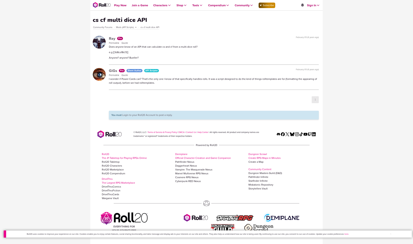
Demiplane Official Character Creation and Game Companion (203, 156)
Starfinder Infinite (258, 181)
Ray (112, 38)
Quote (124, 43)
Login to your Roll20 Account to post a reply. (147, 115)
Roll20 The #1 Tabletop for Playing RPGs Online (124, 156)
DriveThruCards (110, 194)
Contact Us (191, 132)
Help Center (202, 132)
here (346, 234)
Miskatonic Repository (260, 185)
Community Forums (102, 27)
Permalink (114, 43)
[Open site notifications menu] (302, 5)
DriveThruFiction (111, 190)
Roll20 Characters (112, 166)
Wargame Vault (110, 198)
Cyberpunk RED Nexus (188, 181)
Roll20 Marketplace (113, 169)
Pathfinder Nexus (184, 162)
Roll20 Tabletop (111, 162)
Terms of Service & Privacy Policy (162, 132)
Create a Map (255, 162)
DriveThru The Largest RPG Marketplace (118, 181)
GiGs (113, 70)
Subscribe (268, 5)
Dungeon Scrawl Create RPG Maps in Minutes (264, 156)
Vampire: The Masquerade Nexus (193, 169)
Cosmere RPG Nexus (186, 177)
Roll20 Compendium (113, 173)
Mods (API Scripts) (125, 27)
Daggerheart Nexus (186, 166)
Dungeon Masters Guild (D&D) (265, 173)
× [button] (390, 234)
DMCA (181, 132)
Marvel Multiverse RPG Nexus (191, 173)
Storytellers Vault (258, 188)
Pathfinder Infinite (258, 177)
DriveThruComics (111, 186)
